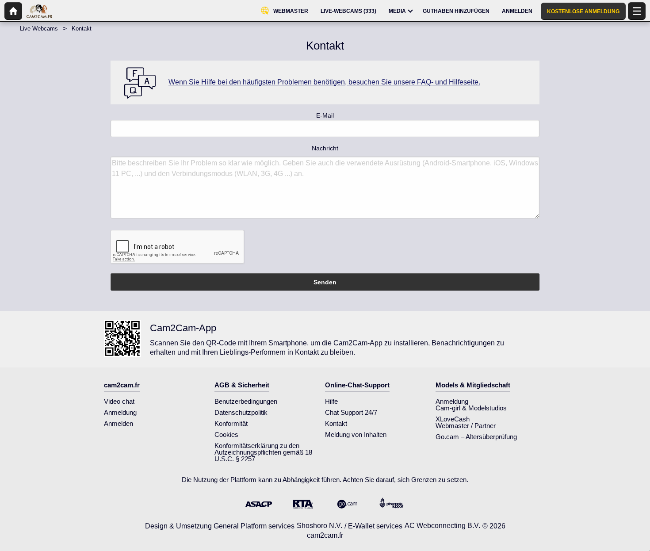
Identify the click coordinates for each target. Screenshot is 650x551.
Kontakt (336, 423)
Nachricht (325, 148)
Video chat (119, 401)
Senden (325, 282)
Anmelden (118, 423)
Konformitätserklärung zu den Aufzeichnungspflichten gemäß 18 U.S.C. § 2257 (263, 452)
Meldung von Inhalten (355, 434)
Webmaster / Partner (466, 425)
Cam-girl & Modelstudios (471, 408)
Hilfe (331, 401)
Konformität (231, 423)
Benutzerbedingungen (245, 401)
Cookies (226, 434)
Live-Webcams (39, 28)
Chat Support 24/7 (351, 412)
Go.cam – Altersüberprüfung (476, 436)
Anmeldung (120, 412)
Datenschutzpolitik (241, 412)
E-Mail (325, 115)
